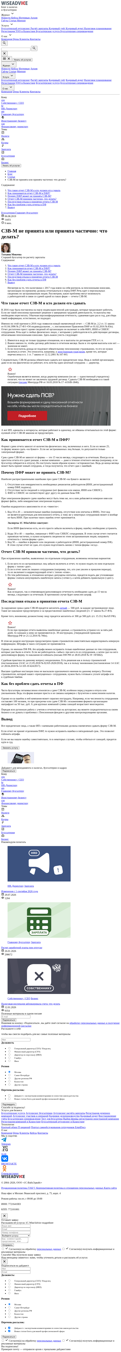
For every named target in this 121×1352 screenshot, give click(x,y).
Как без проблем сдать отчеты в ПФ (27, 204)
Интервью (24, 17)
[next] (8, 1104)
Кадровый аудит (75, 28)
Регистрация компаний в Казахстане (21, 1121)
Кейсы (15, 17)
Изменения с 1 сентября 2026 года (19, 891)
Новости (6, 17)
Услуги (6, 77)
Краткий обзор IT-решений (15, 1127)
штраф (63, 608)
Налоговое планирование (98, 28)
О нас (6, 88)
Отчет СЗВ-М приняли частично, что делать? (32, 199)
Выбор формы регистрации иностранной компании (91, 1118)
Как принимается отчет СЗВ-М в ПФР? (29, 193)
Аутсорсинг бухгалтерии (39, 1113)
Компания (7, 39)
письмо (23, 382)
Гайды (5, 20)
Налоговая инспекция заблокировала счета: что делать (30, 1003)
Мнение (21, 20)
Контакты (35, 39)
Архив (33, 17)
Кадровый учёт (57, 28)
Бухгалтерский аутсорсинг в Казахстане (62, 1121)
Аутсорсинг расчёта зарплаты (69, 1113)
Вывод (11, 207)
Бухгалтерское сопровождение (76, 31)
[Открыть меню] (6, 58)
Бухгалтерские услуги (48, 31)
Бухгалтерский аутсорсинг (16, 28)
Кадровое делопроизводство (64, 1116)
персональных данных (49, 1249)
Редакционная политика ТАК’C (18, 1188)
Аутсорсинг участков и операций (31, 1116)
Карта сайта (110, 1188)
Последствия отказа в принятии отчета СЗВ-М (33, 201)
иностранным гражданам (71, 351)
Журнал (7, 65)
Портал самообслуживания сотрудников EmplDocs (58, 1127)
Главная (12, 171)
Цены (16, 39)
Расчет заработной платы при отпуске (21, 947)
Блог (10, 174)
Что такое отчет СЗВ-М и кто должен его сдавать (34, 190)
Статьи (13, 20)
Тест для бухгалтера (52, 1118)
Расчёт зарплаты (40, 28)
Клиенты (25, 39)
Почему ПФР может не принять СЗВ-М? (29, 196)
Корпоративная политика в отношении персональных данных (70, 1188)
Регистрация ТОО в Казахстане (18, 31)
